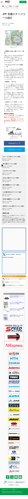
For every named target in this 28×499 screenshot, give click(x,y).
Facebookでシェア (14, 143)
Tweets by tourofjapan (7, 257)
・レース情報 (8, 6)
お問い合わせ (4, 489)
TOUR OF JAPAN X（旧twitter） (14, 254)
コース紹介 (16, 6)
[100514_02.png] (14, 133)
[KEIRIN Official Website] (14, 462)
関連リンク (15, 489)
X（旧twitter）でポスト (14, 149)
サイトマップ (10, 489)
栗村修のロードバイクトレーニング (12, 282)
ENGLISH (23, 2)
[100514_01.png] (14, 38)
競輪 (17, 482)
